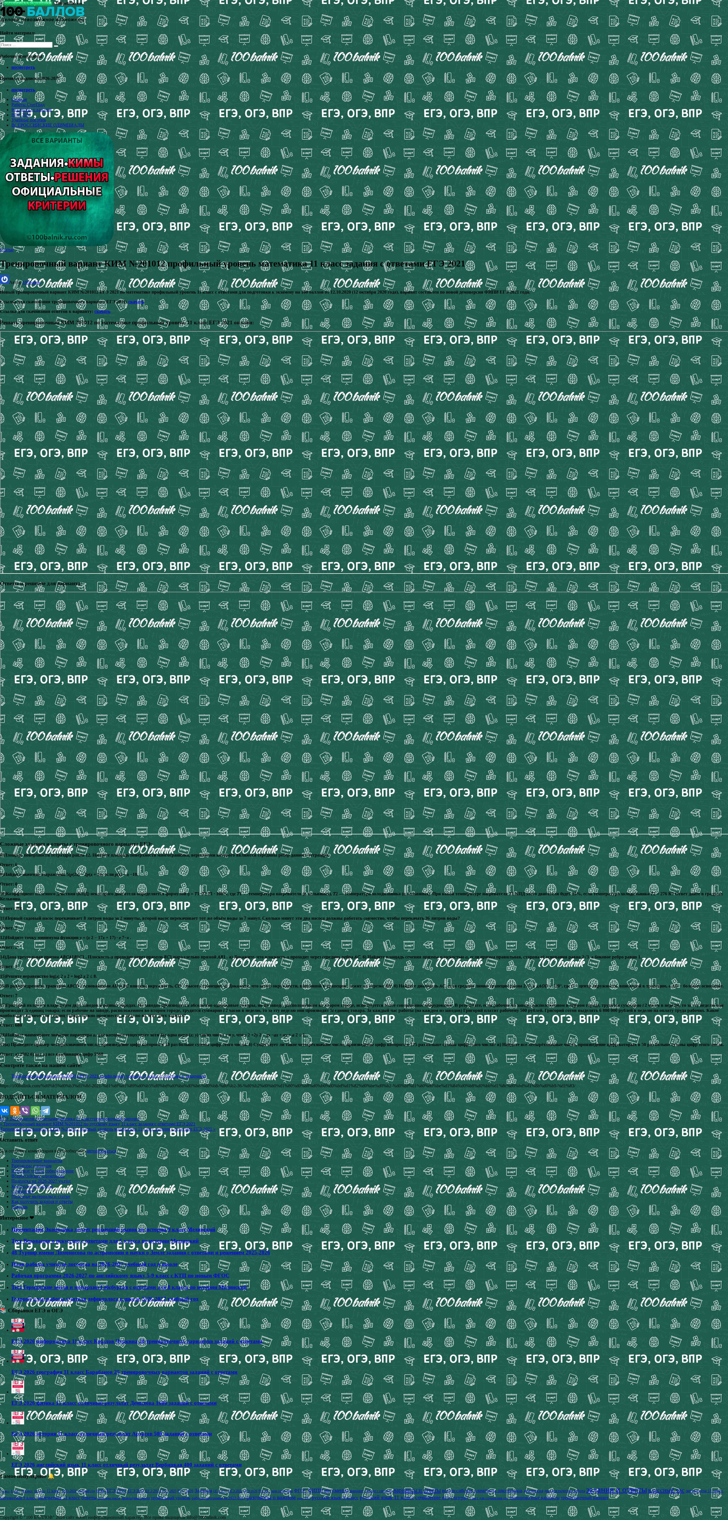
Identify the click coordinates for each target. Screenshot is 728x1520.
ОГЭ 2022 (220, 1491)
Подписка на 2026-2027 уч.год (41, 1181)
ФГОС (300, 1490)
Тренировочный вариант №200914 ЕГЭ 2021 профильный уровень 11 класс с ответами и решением (108, 1076)
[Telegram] (45, 1110)
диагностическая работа (564, 1491)
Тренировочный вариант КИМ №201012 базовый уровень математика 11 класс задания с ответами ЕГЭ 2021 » (108, 1129)
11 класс (54, 1491)
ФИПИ (315, 1490)
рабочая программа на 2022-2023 (218, 1498)
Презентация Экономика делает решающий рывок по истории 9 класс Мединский (113, 1229)
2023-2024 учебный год (78, 1491)
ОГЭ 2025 (235, 1491)
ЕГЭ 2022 (116, 1490)
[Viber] (25, 1110)
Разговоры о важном (31, 109)
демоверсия (533, 1490)
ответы (89, 1497)
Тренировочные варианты (36, 1160)
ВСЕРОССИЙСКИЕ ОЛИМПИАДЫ (47, 125)
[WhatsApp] (35, 1110)
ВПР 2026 (21, 114)
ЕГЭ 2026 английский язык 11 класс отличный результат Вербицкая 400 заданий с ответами (126, 1465)
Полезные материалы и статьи (40, 1196)
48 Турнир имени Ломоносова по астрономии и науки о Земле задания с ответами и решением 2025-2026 (140, 1252)
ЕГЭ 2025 (169, 1491)
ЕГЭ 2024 (153, 1491)
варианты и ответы (417, 1490)
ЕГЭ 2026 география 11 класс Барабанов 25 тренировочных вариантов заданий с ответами (124, 1372)
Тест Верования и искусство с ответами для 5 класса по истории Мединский (105, 1241)
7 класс (5, 1491)
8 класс (15, 1491)
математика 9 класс (18, 1498)
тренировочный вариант (116, 1118)
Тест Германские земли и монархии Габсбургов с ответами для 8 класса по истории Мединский (129, 1287)
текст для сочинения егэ (489, 1498)
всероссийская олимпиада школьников (482, 1490)
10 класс (40, 1491)
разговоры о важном (271, 1497)
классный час (666, 1490)
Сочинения (22, 1191)
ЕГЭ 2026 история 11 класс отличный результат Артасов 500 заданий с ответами (111, 1434)
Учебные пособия (28, 119)
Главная (19, 99)
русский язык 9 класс (335, 1497)
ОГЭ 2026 (250, 1491)
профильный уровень (171, 1498)
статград (460, 1497)
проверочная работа (135, 1498)
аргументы (336, 1490)
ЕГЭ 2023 (136, 1490)
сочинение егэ (432, 1497)
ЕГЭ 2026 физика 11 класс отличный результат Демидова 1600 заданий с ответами (114, 1403)
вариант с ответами (378, 1491)
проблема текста (109, 1498)
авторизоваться (101, 1150)
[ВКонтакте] (4, 1110)
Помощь (19, 1206)
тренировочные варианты (534, 1497)
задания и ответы (35, 1118)
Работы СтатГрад (28, 104)
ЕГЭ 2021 (9, 1118)
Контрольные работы (32, 1186)
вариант (357, 1491)
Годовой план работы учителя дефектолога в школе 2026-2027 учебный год (104, 1299)
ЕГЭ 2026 (185, 1491)
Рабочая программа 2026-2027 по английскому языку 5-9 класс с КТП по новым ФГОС (120, 1275)
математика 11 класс (72, 1118)
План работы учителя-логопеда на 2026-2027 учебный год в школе (94, 1264)
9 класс (27, 1491)
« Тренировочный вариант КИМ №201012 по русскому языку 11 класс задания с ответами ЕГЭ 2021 (97, 1123)
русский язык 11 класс (387, 1497)
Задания (203, 1490)
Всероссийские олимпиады (38, 1175)
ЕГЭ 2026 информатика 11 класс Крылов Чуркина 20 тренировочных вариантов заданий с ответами (136, 1341)
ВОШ (100, 1491)
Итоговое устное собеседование (42, 1170)
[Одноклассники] (14, 1110)
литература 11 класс (704, 1490)
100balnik (31, 282)
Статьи (7, 249)
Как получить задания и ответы (42, 1201)
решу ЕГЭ (304, 1498)
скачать (136, 301)
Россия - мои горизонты (275, 1491)
